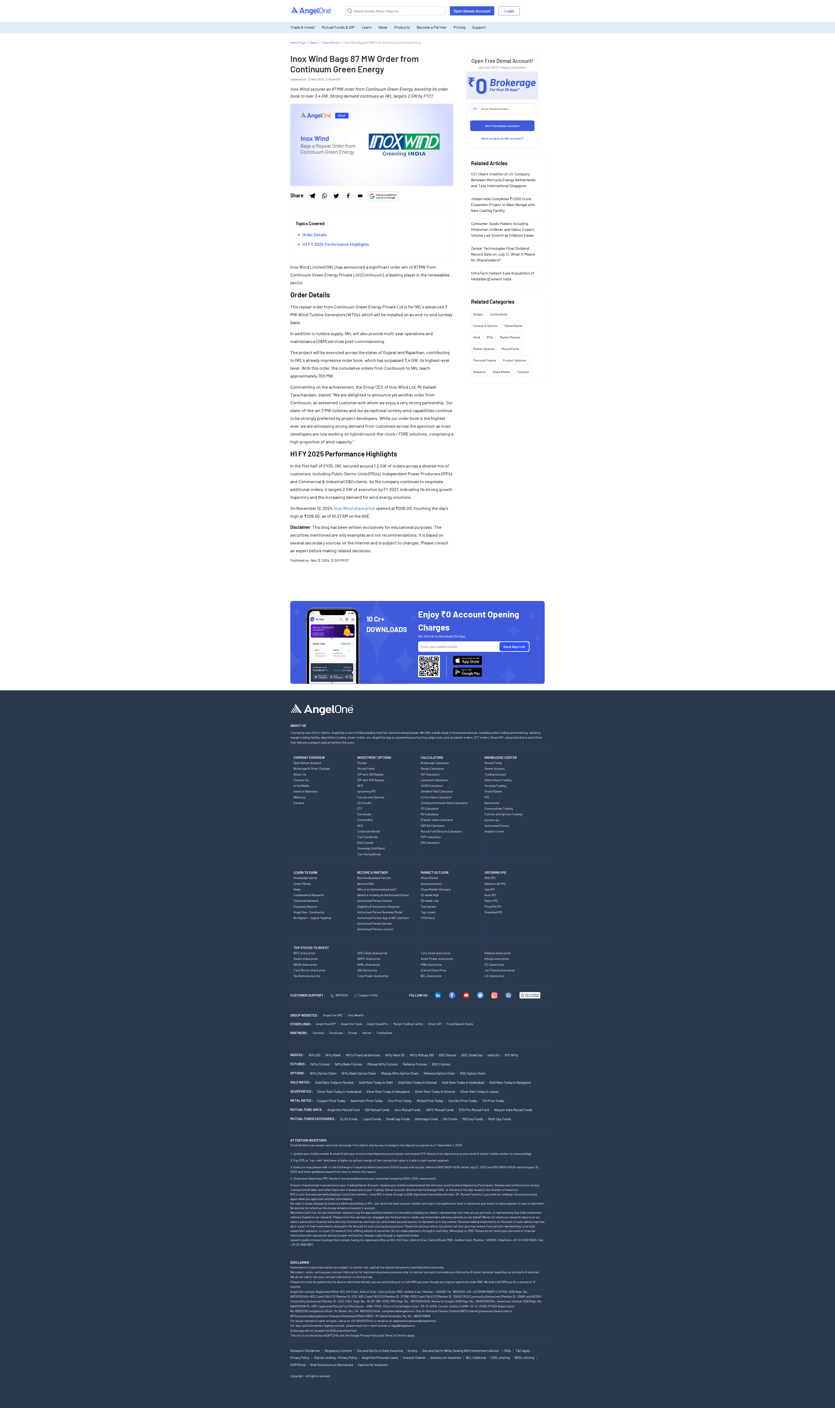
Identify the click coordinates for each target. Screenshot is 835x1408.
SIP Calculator (430, 774)
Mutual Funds (510, 349)
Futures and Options (370, 797)
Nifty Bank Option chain (358, 1073)
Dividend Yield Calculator (437, 791)
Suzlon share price (305, 958)
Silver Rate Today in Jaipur (479, 1091)
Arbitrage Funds (426, 1119)
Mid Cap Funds (472, 1119)
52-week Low (430, 900)
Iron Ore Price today (462, 1100)
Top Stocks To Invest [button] (311, 948)
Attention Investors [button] (308, 1140)
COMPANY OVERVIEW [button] (309, 757)
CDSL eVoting (500, 1358)
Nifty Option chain (323, 1073)
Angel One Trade (351, 1024)
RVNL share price (368, 964)
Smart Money (302, 883)
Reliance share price (497, 953)
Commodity (364, 820)
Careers (299, 803)
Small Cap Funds (398, 1119)
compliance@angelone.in (398, 1311)
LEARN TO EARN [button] (305, 872)
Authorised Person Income (374, 900)
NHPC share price (368, 958)
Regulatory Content (338, 1351)
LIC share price (494, 976)
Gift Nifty (511, 1055)
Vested (366, 1033)
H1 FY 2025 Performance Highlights (335, 244)
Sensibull (318, 1033)
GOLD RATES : (300, 1082)
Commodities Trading (498, 808)
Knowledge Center (305, 878)
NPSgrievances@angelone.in (309, 1316)
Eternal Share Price (433, 970)
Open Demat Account (472, 10)
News (382, 27)
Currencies (364, 814)
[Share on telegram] (312, 195)
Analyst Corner (494, 831)
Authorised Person (496, 825)
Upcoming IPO (366, 791)
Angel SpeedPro (377, 1024)
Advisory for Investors (445, 1358)
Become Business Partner (374, 878)
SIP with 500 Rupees (370, 780)
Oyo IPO (489, 889)
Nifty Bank (333, 1055)
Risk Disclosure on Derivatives (331, 1365)
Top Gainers (428, 906)
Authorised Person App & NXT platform (383, 918)
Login (509, 10)
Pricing (459, 27)
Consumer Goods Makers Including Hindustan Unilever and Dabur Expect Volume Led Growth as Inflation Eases (502, 229)
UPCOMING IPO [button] (495, 872)
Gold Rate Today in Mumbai (334, 1082)
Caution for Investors (373, 1365)
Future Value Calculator (436, 797)
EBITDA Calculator (433, 825)
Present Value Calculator (437, 820)
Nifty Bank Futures (348, 1064)
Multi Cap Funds (499, 1119)
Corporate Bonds (368, 831)
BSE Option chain (473, 1073)
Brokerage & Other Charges (312, 768)
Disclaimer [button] (299, 1262)
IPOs (490, 337)
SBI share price (367, 970)
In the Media (301, 785)
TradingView (384, 1033)
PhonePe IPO (492, 906)
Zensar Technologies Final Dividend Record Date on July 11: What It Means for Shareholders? (503, 254)
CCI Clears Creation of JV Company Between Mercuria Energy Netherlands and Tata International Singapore (503, 179)
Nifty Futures (320, 1064)
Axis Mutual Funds (407, 1110)
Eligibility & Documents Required (378, 906)
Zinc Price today (400, 1100)
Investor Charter (414, 1358)
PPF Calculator (431, 837)
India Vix (494, 1055)
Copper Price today (331, 1100)
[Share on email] (360, 195)
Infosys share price (496, 958)
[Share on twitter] (336, 195)
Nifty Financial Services (363, 1055)
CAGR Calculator (432, 785)
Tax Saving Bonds (369, 854)
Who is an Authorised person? (376, 889)
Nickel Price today (430, 1100)
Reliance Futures (415, 1064)
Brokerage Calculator (435, 763)
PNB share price (431, 964)
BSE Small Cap (472, 1055)
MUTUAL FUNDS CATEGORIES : (313, 1119)
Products (402, 27)
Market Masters (510, 337)
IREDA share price (305, 964)
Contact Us (301, 780)
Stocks (362, 763)
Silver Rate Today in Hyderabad (339, 1091)
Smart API (435, 1024)
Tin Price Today (493, 1100)
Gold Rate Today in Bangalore (510, 1082)
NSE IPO (489, 878)
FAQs (507, 1351)
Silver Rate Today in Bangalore (388, 1091)
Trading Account (495, 774)
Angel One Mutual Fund (343, 1110)
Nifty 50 (314, 1055)
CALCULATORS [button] (432, 757)
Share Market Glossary (436, 889)
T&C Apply (523, 1351)
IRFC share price (304, 953)
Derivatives (491, 803)
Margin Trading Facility (408, 1024)
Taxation (523, 372)
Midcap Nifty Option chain (400, 1073)
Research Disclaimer (305, 1351)
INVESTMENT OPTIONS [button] (374, 757)
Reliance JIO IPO (495, 883)
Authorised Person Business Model (379, 912)
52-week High (430, 895)
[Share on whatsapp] (324, 195)
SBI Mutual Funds (377, 1110)
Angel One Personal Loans (380, 1358)
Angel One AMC (333, 1015)
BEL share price (431, 976)
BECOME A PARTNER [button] (372, 872)
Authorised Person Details (374, 923)
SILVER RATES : (301, 1091)
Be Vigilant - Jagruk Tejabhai (312, 918)
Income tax (491, 820)
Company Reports (305, 906)
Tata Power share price (372, 976)
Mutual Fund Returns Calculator (441, 831)
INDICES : (297, 1055)
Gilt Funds (450, 1119)
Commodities (499, 314)
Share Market (501, 372)
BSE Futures (441, 1064)
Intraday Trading (495, 785)
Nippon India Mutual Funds (513, 1110)
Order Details (315, 234)
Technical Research (306, 900)
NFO (360, 785)
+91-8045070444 (362, 1321)
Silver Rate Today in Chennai (435, 1091)
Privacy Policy (369, 1335)
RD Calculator (430, 814)
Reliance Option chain (439, 1073)
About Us (300, 774)
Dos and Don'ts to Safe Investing (380, 1351)
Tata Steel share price (435, 953)
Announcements (431, 883)
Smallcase (336, 1033)
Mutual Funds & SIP (338, 27)
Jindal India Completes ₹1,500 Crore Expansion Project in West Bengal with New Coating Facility (503, 204)
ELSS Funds (349, 1119)
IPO (486, 797)
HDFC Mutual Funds (440, 1110)
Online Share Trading (497, 780)
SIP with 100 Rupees (370, 774)
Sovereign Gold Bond (371, 848)
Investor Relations (305, 791)
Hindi (476, 337)
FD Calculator (430, 808)
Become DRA (365, 883)
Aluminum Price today (367, 1100)
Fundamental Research (309, 895)
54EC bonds (365, 842)
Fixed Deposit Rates (460, 1024)
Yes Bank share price (307, 976)
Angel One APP (326, 1024)
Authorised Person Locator (375, 929)
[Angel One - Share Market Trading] (311, 11)
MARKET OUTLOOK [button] (435, 872)
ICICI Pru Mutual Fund (474, 1110)
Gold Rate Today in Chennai (417, 1082)
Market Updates (484, 349)
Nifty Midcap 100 (422, 1055)
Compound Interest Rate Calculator (444, 803)
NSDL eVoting (524, 1358)
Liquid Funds (372, 1119)
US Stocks (364, 803)
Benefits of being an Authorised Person (383, 895)
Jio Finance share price (499, 970)
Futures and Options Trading (503, 814)
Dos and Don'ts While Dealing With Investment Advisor (460, 1351)
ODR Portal (298, 1365)
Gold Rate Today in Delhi (376, 1082)
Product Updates (514, 360)
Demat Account (494, 768)
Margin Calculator (432, 768)
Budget (478, 314)
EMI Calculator (430, 842)
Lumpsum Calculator (434, 780)
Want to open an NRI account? (502, 138)
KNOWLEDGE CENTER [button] (500, 757)
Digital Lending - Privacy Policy (335, 1358)
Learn (366, 27)
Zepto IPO (491, 900)
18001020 (341, 995)
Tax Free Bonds (367, 837)
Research (479, 372)
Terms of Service (395, 1335)
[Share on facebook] (348, 195)
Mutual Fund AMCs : (306, 1110)
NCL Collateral (476, 1358)
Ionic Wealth (356, 1015)
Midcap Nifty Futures (382, 1064)
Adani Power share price (437, 958)
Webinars (300, 797)
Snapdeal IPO (493, 912)
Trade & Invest (302, 27)
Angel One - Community (309, 912)
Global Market (513, 326)
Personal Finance (484, 360)
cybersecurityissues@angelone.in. (415, 1321)
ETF (359, 808)
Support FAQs (368, 995)
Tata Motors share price (309, 970)
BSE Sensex (447, 1055)
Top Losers (428, 912)
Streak (352, 1033)
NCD (360, 825)
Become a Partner (432, 27)
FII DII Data (428, 918)
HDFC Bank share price (372, 953)
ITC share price (494, 964)
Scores (412, 1351)
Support (479, 27)
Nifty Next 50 (395, 1055)
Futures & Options (485, 326)
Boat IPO (490, 895)
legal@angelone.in (403, 1325)
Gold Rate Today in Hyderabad (463, 1082)
